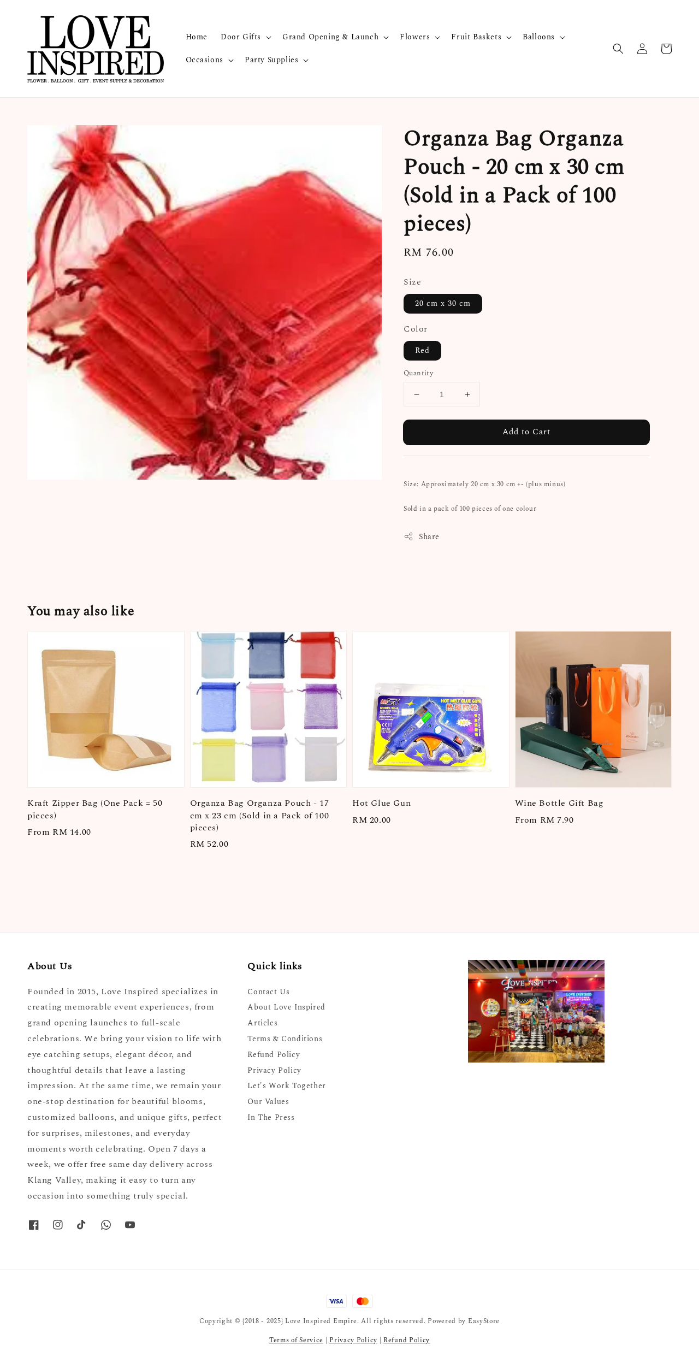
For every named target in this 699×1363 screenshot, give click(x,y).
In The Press (270, 1117)
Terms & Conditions (284, 1039)
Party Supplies (271, 60)
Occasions (204, 60)
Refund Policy (273, 1054)
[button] (618, 49)
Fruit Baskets (476, 37)
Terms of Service (296, 1340)
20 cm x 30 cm (443, 303)
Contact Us (268, 992)
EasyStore (484, 1321)
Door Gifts (241, 37)
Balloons (539, 37)
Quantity (418, 373)
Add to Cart (526, 432)
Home (197, 37)
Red (422, 350)
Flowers (415, 37)
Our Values (268, 1101)
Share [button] (429, 536)
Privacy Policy (274, 1070)
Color (416, 328)
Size (412, 281)
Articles (262, 1023)
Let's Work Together (286, 1085)
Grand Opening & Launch (330, 37)
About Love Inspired (286, 1007)
